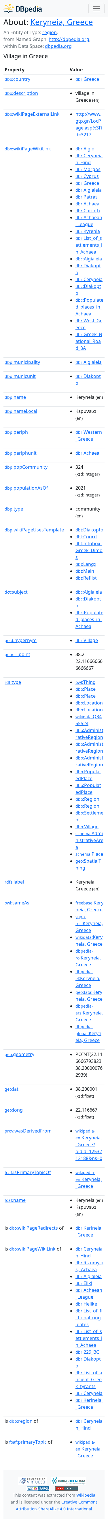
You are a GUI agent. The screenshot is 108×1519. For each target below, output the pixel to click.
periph (16, 432)
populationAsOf (26, 488)
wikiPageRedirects (33, 1228)
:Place (85, 689)
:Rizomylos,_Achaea (89, 1266)
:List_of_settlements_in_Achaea (88, 245)
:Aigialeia (88, 190)
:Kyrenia (87, 231)
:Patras (86, 197)
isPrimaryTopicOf (28, 1172)
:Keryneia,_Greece (88, 1179)
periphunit (21, 453)
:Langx (85, 564)
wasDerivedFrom (28, 1131)
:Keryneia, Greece (89, 906)
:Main (84, 571)
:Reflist (86, 578)
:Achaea (87, 204)
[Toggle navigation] (96, 8)
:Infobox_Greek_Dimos (89, 550)
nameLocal (21, 411)
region (49, 32)
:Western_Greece (88, 435)
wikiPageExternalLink (32, 114)
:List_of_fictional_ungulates (89, 1318)
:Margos (88, 169)
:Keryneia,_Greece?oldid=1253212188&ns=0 (88, 1144)
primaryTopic (28, 1442)
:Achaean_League (88, 220)
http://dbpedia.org (69, 39)
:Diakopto (89, 530)
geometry (19, 1054)
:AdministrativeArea (89, 840)
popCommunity (26, 467)
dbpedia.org (58, 46)
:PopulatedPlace (88, 775)
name (15, 397)
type (14, 509)
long (14, 1110)
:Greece (87, 79)
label (14, 882)
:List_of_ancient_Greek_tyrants (88, 1379)
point (17, 654)
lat (11, 1089)
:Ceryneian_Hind (89, 159)
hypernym (21, 640)
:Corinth (87, 210)
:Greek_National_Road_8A (88, 341)
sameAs (17, 903)
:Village (86, 640)
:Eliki (83, 1283)
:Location (89, 703)
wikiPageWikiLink (28, 149)
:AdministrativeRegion (89, 733)
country (17, 79)
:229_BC (87, 1352)
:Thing (85, 682)
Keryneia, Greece (61, 21)
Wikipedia (85, 1495)
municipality (22, 362)
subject (16, 592)
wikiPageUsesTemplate (34, 530)
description (21, 93)
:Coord (86, 536)
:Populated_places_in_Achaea (89, 307)
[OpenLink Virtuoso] (32, 1480)
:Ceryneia (89, 279)
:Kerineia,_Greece (89, 1231)
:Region (87, 799)
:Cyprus (87, 176)
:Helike (86, 1304)
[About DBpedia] (22, 8)
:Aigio (84, 149)
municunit (20, 376)
